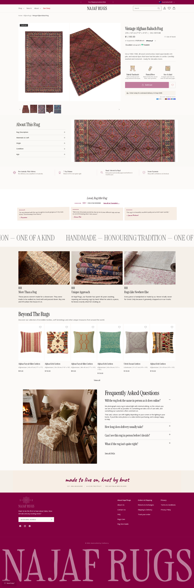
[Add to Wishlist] (173, 85)
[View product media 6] (49, 109)
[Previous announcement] (80, 2)
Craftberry (105, 543)
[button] (21, 8)
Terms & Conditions (168, 505)
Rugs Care (121, 519)
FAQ (119, 514)
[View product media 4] (33, 109)
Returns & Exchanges (146, 505)
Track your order (144, 514)
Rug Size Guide (123, 524)
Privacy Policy (166, 510)
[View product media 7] (57, 109)
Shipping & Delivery (145, 510)
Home (20, 16)
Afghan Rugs (27, 16)
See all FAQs (110, 453)
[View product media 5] (41, 109)
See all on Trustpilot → (111, 203)
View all (97, 380)
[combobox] (146, 8)
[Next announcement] (113, 2)
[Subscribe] (51, 519)
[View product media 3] (25, 109)
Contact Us (121, 510)
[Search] (159, 8)
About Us (120, 505)
